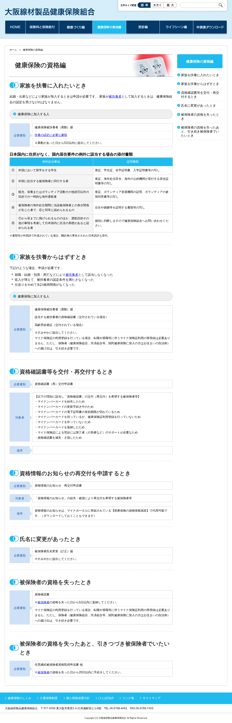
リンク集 (128, 698)
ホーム (15, 27)
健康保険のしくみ (19, 698)
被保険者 (43, 602)
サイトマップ (151, 698)
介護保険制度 (49, 698)
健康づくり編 (75, 27)
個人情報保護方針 (78, 698)
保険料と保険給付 (42, 27)
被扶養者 (115, 96)
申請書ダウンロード (210, 27)
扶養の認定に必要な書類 (51, 135)
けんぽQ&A (106, 698)
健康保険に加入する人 (33, 114)
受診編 (143, 27)
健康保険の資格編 (109, 27)
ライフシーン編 (176, 27)
